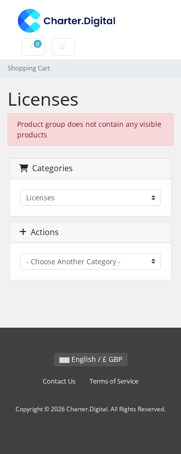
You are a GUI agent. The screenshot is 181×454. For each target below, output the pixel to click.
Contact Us (59, 381)
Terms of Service (113, 381)
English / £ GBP (95, 359)
